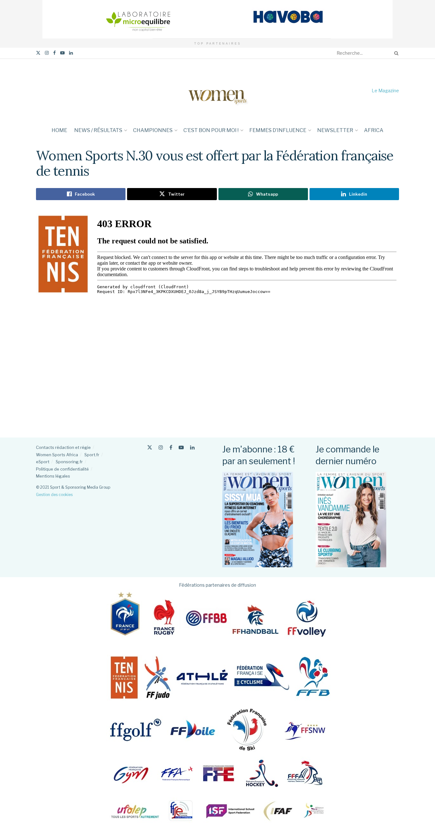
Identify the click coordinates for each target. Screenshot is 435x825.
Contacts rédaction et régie (63, 447)
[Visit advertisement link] (217, 19)
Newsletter (335, 130)
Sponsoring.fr (69, 461)
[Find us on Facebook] (54, 53)
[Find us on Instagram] (47, 53)
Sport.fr (91, 454)
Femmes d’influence (277, 130)
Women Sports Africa (57, 454)
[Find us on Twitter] (38, 53)
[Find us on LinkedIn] (71, 53)
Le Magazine (385, 90)
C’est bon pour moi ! (211, 130)
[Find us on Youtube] (62, 53)
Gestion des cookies (54, 494)
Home (59, 130)
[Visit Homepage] (217, 90)
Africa (373, 130)
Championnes (153, 130)
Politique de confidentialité (62, 469)
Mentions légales (53, 476)
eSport (42, 461)
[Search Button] (395, 53)
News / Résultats (98, 130)
